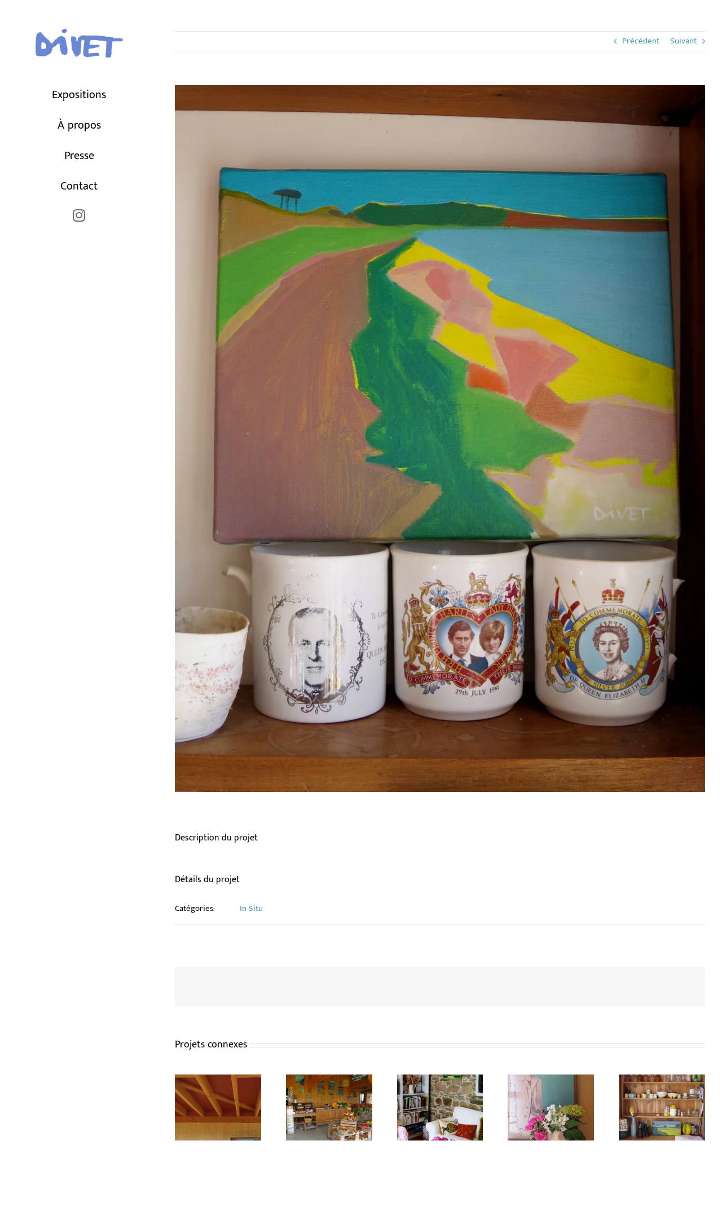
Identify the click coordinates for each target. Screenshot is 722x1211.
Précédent (640, 41)
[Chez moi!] (551, 1082)
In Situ (251, 908)
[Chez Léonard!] (218, 1082)
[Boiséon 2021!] (329, 1082)
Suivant (683, 41)
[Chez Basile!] (662, 1082)
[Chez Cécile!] (440, 1082)
